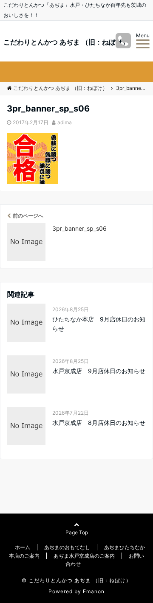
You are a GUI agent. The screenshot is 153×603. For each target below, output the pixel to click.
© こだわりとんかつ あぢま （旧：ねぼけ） (76, 580)
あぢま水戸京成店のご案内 (84, 556)
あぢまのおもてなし (67, 547)
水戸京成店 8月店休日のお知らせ (98, 422)
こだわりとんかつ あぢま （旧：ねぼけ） (66, 42)
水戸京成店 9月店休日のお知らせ (98, 370)
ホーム (22, 547)
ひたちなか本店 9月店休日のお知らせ (98, 323)
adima (64, 122)
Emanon (94, 591)
